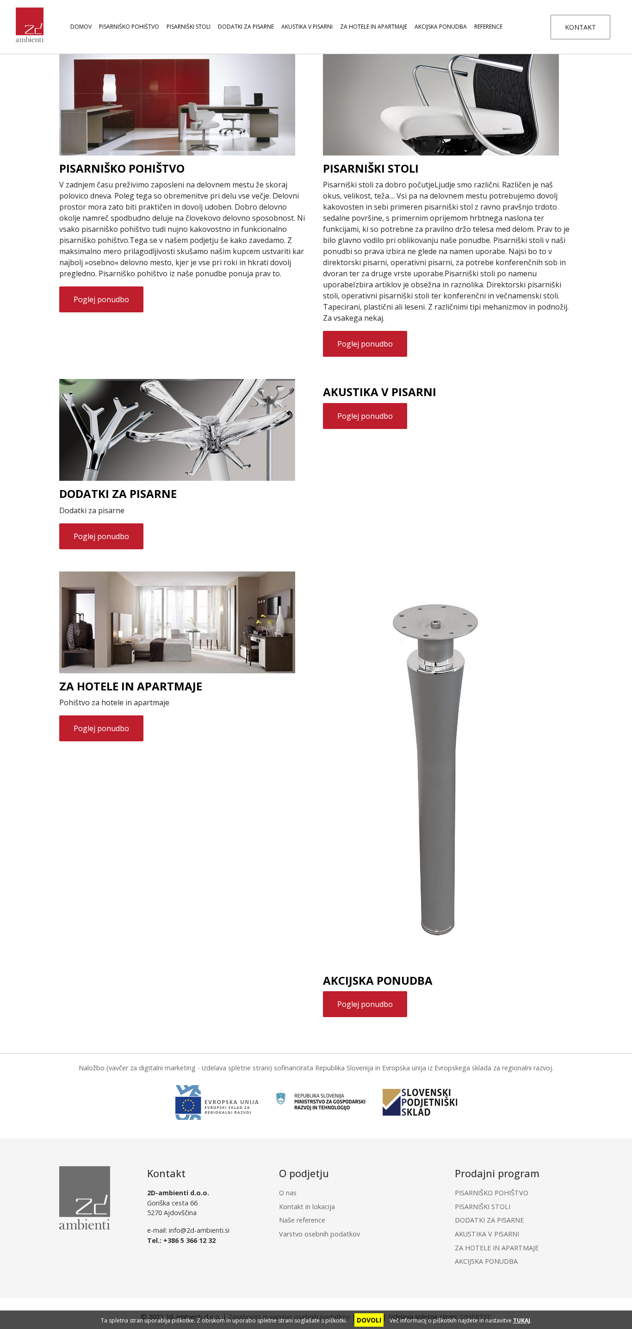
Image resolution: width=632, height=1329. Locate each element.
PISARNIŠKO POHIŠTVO (129, 27)
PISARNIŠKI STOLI (189, 27)
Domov (81, 27)
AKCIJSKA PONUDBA (441, 27)
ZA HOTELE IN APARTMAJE (373, 27)
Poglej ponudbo (101, 299)
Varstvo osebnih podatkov (319, 1234)
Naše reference (302, 1220)
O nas (288, 1192)
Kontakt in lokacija (307, 1206)
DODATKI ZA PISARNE (246, 27)
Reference (488, 27)
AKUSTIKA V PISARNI (307, 27)
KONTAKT (580, 27)
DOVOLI (369, 1320)
